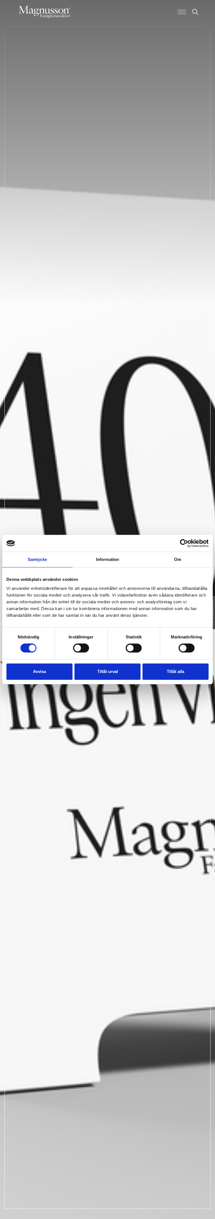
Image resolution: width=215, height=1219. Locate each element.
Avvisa (39, 671)
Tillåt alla (175, 671)
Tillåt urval (107, 671)
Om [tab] (177, 559)
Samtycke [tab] (37, 559)
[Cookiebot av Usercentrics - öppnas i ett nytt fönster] (184, 543)
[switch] (81, 647)
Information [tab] (107, 559)
